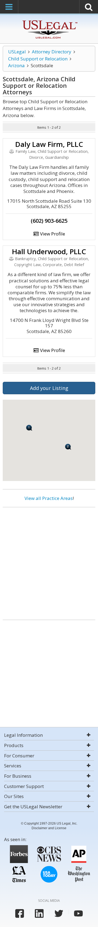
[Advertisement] (49, 561)
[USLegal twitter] (58, 913)
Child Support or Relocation (38, 59)
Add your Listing (49, 388)
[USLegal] (49, 21)
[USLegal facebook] (19, 913)
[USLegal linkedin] (39, 913)
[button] (68, 446)
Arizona (16, 65)
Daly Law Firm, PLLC (49, 144)
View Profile (52, 234)
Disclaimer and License (49, 828)
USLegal (17, 52)
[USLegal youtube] (78, 913)
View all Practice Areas (48, 498)
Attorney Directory (51, 52)
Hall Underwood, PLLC (49, 251)
